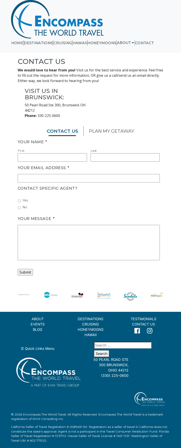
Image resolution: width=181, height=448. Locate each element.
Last (94, 150)
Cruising (62, 43)
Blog (37, 329)
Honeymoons (101, 43)
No (25, 207)
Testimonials (143, 319)
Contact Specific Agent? (47, 188)
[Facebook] (137, 331)
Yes (25, 200)
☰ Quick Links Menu (37, 348)
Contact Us (62, 131)
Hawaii (80, 43)
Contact (144, 43)
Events (38, 324)
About (124, 43)
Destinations (38, 43)
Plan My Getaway (111, 131)
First (21, 150)
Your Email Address (43, 167)
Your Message (36, 218)
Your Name (32, 142)
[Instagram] (150, 331)
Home (17, 43)
